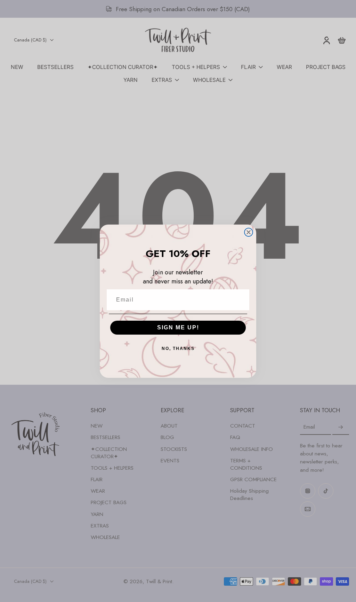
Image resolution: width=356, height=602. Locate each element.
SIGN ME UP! (178, 327)
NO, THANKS (178, 348)
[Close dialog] (248, 232)
